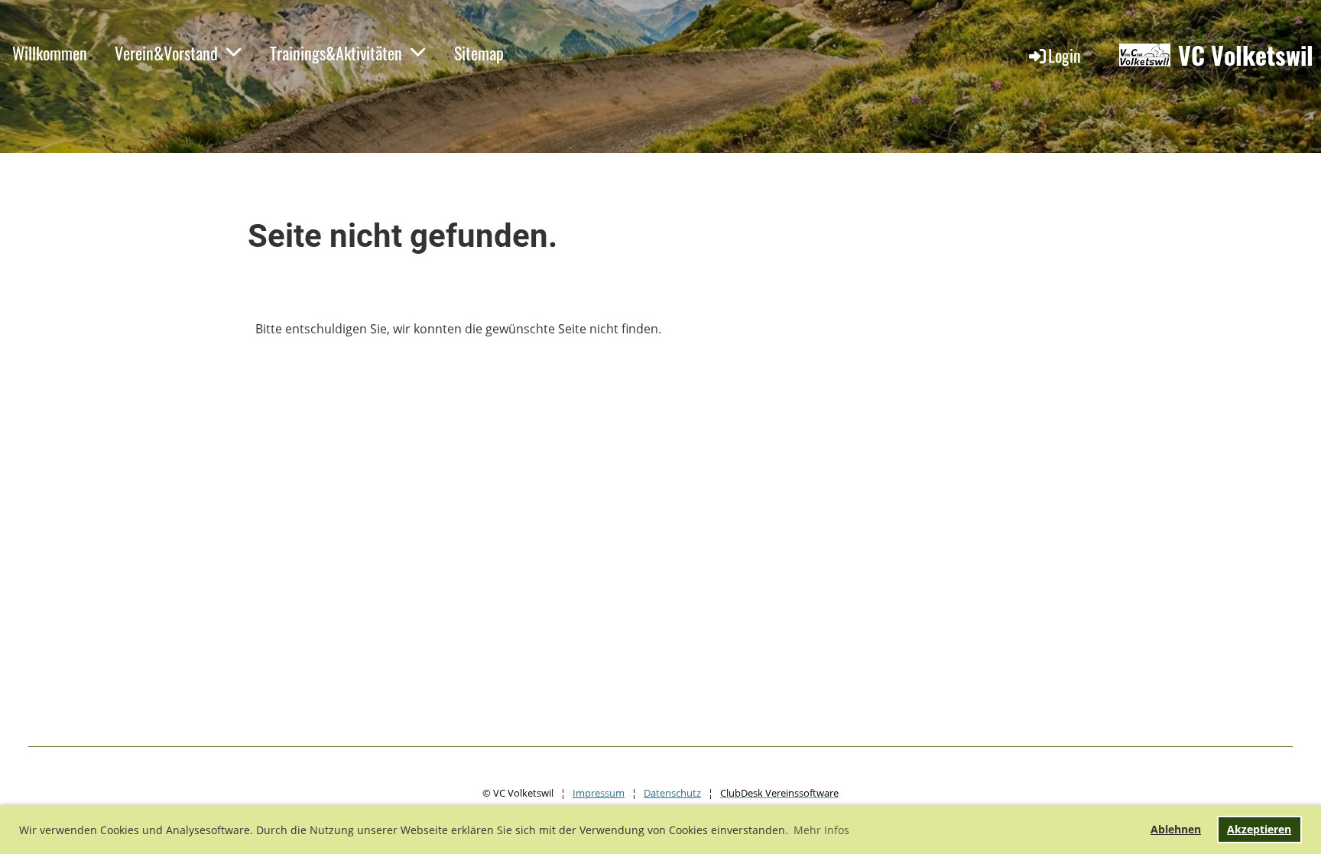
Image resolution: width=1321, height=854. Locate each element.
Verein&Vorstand (166, 53)
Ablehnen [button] (1176, 829)
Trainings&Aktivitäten (336, 53)
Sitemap (479, 53)
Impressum (599, 793)
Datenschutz (672, 793)
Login (1064, 55)
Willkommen (49, 53)
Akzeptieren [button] (1259, 829)
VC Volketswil (1245, 55)
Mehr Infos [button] (821, 830)
